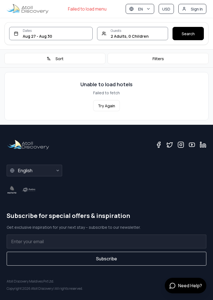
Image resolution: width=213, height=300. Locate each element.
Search (188, 33)
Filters (158, 58)
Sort (59, 58)
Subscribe (106, 259)
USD (166, 9)
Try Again (106, 105)
